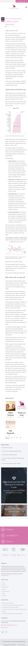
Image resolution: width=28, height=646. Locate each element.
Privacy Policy (21, 644)
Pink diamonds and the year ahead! (9, 454)
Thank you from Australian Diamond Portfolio (11, 451)
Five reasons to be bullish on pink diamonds (13, 21)
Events (3, 589)
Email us (9, 529)
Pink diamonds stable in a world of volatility (11, 463)
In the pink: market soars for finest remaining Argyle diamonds (12, 459)
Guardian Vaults (5, 575)
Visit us (9, 541)
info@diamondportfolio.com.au (9, 625)
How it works (5, 587)
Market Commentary (11, 26)
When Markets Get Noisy (7, 447)
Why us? (4, 585)
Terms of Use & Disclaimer (9, 644)
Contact (4, 595)
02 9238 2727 (12, 535)
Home (3, 582)
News (3, 593)
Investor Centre (5, 591)
